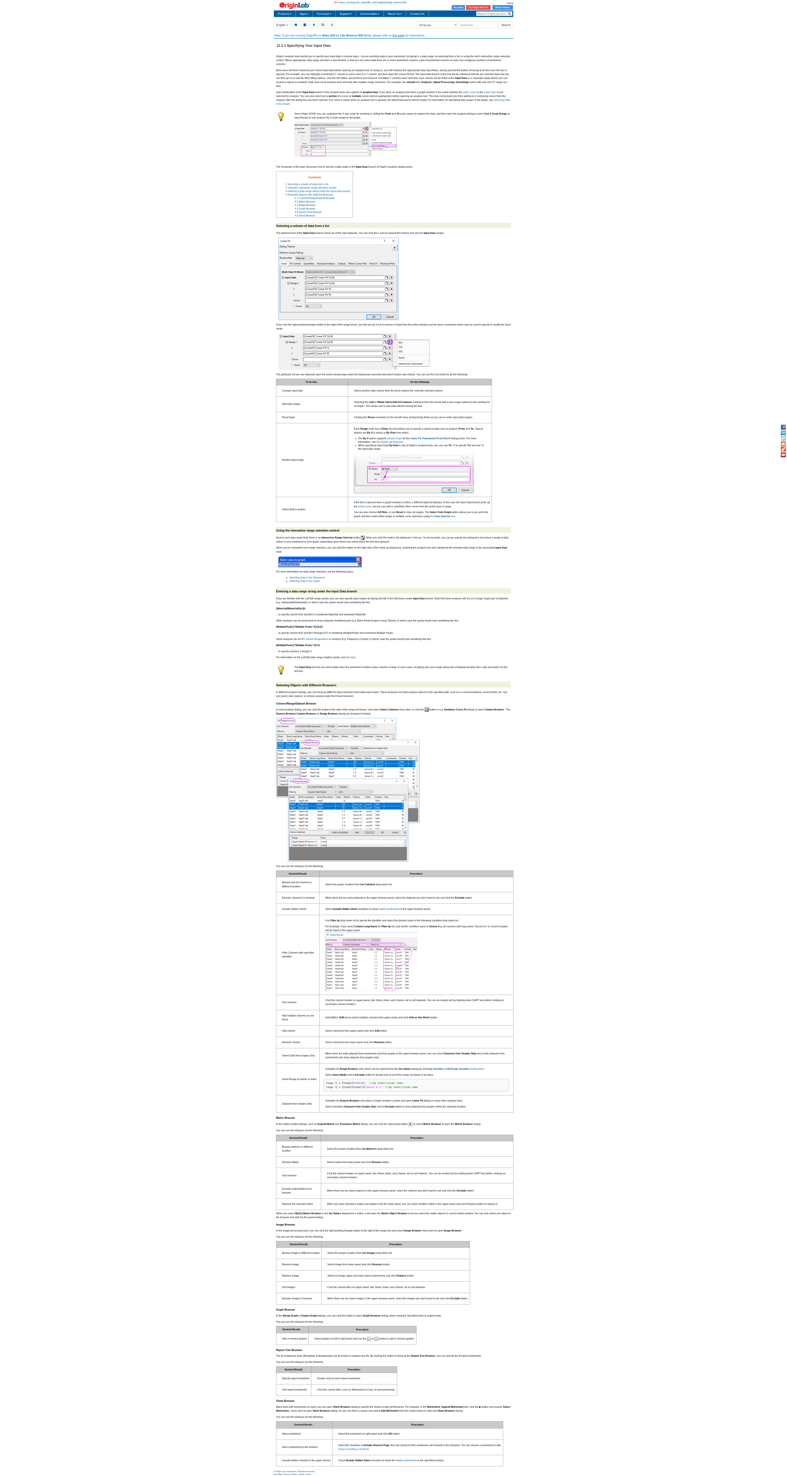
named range (394, 438)
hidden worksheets (389, 909)
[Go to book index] (305, 24)
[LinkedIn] (783, 432)
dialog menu (458, 1068)
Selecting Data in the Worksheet (307, 577)
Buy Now (458, 7)
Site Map (278, 1474)
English (281, 25)
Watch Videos (503, 7)
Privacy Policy (290, 1474)
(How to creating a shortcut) (353, 1449)
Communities (368, 13)
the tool (442, 516)
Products (283, 13)
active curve (469, 92)
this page (398, 35)
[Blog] (783, 438)
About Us (394, 13)
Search (506, 25)
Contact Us (417, 13)
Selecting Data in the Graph (304, 581)
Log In (509, 3)
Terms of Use (305, 1474)
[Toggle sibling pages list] (323, 24)
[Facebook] (783, 427)
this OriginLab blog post (389, 441)
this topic (351, 657)
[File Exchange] (783, 449)
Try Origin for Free (478, 7)
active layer (490, 92)
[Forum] (783, 443)
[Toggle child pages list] (332, 24)
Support (345, 13)
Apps (303, 13)
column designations (317, 639)
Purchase (323, 13)
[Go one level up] (314, 24)
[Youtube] (783, 454)
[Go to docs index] (296, 24)
